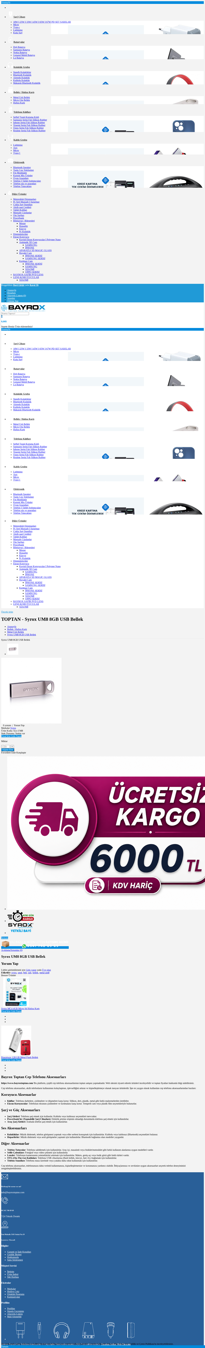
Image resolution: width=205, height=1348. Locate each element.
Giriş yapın (31, 970)
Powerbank (18, 218)
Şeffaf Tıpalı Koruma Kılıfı (26, 117)
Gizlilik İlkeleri (14, 1254)
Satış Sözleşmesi (15, 1260)
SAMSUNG (31, 245)
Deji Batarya (19, 47)
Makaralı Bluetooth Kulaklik (26, 83)
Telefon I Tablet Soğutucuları (27, 181)
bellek (35, 972)
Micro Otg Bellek (21, 100)
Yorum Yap (19, 725)
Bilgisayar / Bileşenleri (24, 220)
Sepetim (11, 298)
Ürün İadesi (12, 1274)
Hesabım (11, 293)
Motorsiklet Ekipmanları (24, 199)
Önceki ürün (7, 612)
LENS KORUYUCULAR (26, 277)
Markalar (11, 1289)
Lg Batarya (18, 58)
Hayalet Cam (25, 253)
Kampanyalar (13, 1297)
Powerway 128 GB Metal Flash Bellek (19, 1057)
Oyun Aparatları (21, 178)
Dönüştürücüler (20, 234)
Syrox (13, 728)
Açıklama (5, 950)
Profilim (11, 1308)
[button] (11, 736)
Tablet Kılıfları (20, 210)
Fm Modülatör (20, 173)
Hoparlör (23, 226)
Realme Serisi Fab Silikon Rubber (29, 130)
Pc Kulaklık (24, 231)
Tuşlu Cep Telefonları (23, 170)
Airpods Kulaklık (21, 77)
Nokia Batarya (20, 52)
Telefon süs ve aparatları (24, 183)
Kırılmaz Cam (26, 261)
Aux (15, 147)
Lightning (18, 30)
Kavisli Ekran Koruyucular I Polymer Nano (40, 239)
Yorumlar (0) (16, 950)
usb (29, 972)
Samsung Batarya (21, 50)
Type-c (16, 27)
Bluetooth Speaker (22, 167)
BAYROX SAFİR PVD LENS (28, 274)
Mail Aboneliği (14, 1316)
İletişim (4, 938)
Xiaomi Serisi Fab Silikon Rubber (29, 125)
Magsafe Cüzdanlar (22, 212)
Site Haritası (13, 1277)
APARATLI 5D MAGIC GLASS (35, 250)
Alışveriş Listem (15, 1314)
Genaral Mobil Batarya (24, 55)
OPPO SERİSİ (32, 272)
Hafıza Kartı (19, 102)
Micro (16, 24)
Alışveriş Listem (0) (16, 295)
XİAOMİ (29, 269)
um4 (20, 972)
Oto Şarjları (18, 215)
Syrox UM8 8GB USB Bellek (21, 634)
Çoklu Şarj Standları (22, 204)
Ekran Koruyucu (21, 237)
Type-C (16, 153)
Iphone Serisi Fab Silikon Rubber (29, 122)
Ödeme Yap (12, 301)
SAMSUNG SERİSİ (35, 258)
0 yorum (7, 725)
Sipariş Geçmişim (15, 1311)
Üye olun (46, 970)
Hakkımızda (13, 1257)
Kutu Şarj (17, 32)
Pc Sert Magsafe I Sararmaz (26, 202)
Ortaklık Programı (15, 1294)
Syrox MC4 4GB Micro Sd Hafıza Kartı (20, 1008)
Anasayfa (11, 290)
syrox (14, 972)
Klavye (22, 229)
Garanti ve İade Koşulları (19, 1252)
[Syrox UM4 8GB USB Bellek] (31, 722)
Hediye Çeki (13, 1291)
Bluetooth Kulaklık (22, 75)
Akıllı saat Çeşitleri (22, 207)
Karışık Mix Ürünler (23, 175)
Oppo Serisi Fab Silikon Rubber (28, 128)
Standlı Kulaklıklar (22, 72)
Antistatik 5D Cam (28, 242)
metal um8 (44, 972)
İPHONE (29, 247)
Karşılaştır (21, 752)
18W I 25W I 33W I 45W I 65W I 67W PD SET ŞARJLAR (42, 22)
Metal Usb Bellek (21, 97)
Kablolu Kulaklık (21, 80)
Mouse (22, 223)
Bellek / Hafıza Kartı (17, 629)
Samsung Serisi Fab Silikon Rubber (30, 120)
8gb (25, 972)
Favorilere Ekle (8, 752)
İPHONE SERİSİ (33, 255)
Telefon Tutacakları (22, 186)
